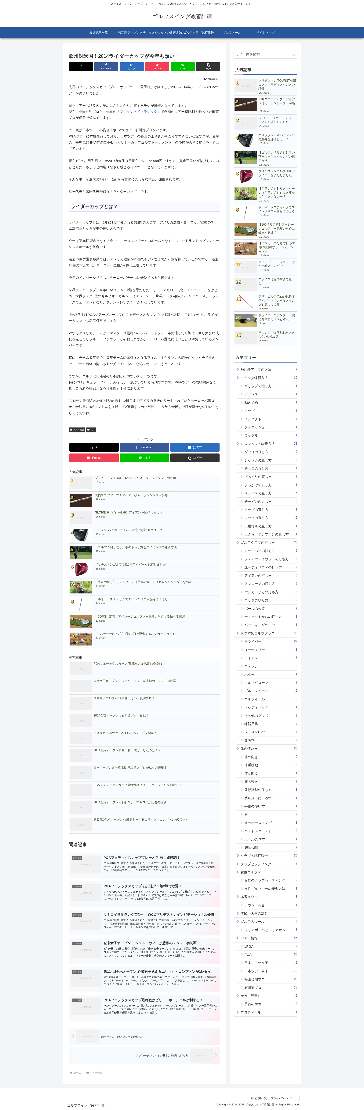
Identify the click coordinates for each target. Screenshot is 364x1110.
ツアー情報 (78, 429)
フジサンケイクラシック (138, 112)
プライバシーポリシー (284, 1098)
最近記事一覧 (259, 1098)
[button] (208, 66)
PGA (92, 429)
